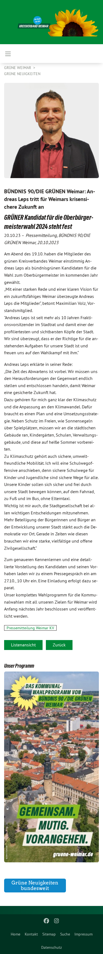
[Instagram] (56, 920)
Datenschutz (51, 947)
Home (15, 934)
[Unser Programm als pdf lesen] (51, 767)
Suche (65, 934)
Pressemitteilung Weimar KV (30, 627)
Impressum (83, 934)
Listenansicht (23, 645)
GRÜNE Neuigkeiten (22, 73)
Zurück (59, 645)
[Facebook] (46, 920)
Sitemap (49, 934)
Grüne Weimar (18, 67)
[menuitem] (15, 934)
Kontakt (31, 934)
